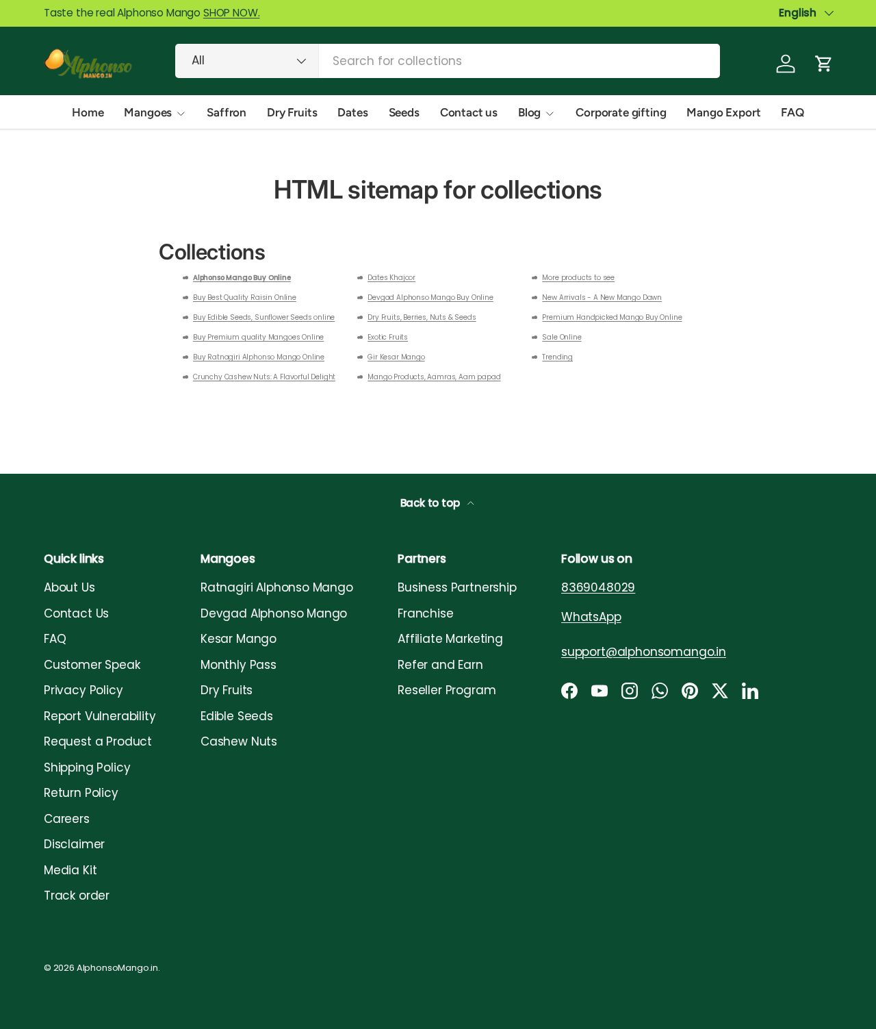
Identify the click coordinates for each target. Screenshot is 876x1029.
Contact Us (76, 613)
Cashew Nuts (239, 741)
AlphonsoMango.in (117, 968)
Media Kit (70, 870)
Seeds (404, 112)
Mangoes (148, 112)
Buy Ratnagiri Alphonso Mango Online (258, 357)
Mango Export (723, 112)
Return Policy (81, 793)
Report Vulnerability (100, 716)
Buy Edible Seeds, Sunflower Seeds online (264, 317)
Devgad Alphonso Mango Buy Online (430, 297)
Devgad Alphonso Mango (274, 613)
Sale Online (561, 337)
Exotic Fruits (388, 337)
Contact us (469, 112)
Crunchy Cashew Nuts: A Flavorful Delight (264, 377)
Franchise (425, 613)
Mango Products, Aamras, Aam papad (434, 377)
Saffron (226, 112)
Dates (352, 112)
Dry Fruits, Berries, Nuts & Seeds (422, 317)
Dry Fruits (292, 112)
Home (87, 112)
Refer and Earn (440, 665)
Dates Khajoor (391, 277)
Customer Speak (92, 665)
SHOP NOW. (231, 12)
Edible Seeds (237, 716)
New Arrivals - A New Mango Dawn (602, 297)
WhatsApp (591, 617)
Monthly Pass (238, 665)
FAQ (792, 112)
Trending (557, 357)
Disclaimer (74, 844)
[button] (824, 64)
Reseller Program (446, 690)
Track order (77, 895)
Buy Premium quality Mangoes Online (258, 337)
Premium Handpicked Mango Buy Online (612, 317)
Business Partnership (457, 587)
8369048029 (598, 587)
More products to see (578, 277)
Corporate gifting (621, 112)
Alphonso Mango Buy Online (242, 277)
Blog (529, 112)
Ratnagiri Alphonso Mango (277, 587)
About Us (69, 587)
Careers (67, 819)
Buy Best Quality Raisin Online (244, 297)
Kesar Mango (238, 639)
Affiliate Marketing (450, 639)
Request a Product (98, 741)
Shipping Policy (87, 767)
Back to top (431, 503)
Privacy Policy (83, 690)
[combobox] (447, 61)
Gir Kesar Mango (396, 357)
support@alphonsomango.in (643, 652)
